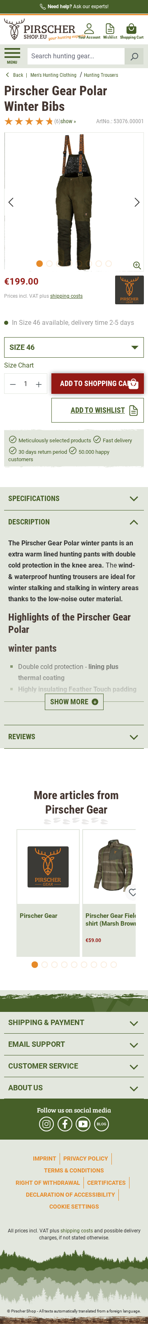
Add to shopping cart (97, 383)
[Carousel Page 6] (84, 964)
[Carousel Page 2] (44, 964)
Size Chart (19, 365)
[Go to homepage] (38, 29)
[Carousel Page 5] (74, 964)
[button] (74, 521)
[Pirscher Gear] (129, 290)
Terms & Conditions (74, 1170)
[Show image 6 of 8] (89, 263)
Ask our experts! (78, 6)
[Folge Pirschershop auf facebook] (65, 1124)
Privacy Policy (85, 1158)
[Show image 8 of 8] (108, 263)
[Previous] (11, 201)
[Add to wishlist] (133, 892)
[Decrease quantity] (12, 383)
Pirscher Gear (38, 915)
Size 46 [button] (22, 347)
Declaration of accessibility (70, 1194)
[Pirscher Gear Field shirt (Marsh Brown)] (114, 867)
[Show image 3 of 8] (59, 263)
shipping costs (66, 296)
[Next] (137, 201)
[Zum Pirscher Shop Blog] (101, 1124)
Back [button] (19, 75)
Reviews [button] (21, 736)
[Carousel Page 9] (113, 964)
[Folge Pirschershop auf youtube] (83, 1124)
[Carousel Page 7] (93, 964)
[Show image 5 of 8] (79, 263)
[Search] (134, 56)
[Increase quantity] (39, 383)
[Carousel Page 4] (64, 964)
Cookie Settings (74, 1206)
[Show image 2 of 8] (49, 263)
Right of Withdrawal (48, 1182)
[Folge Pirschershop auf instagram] (46, 1124)
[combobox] (76, 56)
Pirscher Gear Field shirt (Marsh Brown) (113, 919)
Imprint (44, 1158)
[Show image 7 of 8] (98, 263)
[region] (74, 202)
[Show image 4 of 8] (69, 263)
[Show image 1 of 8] (39, 263)
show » (68, 121)
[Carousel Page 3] (54, 964)
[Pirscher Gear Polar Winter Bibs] (74, 202)
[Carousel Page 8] (103, 964)
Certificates (106, 1182)
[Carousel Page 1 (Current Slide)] (34, 964)
